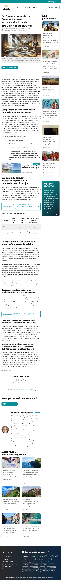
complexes (52, 567)
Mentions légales (6, 566)
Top (56, 556)
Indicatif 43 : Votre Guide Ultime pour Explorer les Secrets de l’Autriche (31, 528)
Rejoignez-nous (55, 2)
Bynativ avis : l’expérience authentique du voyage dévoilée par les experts (31, 502)
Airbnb (53, 570)
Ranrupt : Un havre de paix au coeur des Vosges (49, 90)
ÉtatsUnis (28, 570)
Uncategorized (7, 370)
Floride (27, 562)
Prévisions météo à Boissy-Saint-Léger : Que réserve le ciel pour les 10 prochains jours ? (49, 167)
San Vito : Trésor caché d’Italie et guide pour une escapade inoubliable (11, 501)
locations (41, 559)
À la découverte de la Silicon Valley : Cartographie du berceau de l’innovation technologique (10, 474)
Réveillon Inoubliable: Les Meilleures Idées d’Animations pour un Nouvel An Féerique (50, 114)
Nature (35, 7)
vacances (35, 562)
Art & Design (26, 7)
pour (49, 559)
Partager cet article (10, 67)
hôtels (26, 559)
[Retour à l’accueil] (6, 7)
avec (52, 565)
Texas (26, 567)
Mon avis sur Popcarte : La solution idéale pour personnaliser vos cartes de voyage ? (50, 65)
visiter (45, 570)
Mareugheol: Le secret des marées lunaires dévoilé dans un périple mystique (9, 529)
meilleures (42, 556)
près (44, 562)
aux (44, 567)
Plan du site (4, 559)
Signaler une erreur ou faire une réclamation (22, 389)
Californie (35, 567)
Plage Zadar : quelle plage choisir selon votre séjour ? (30, 168)
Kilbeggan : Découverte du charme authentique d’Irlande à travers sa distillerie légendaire (30, 473)
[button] (41, 7)
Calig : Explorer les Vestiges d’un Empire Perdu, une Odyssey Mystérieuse (50, 140)
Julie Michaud (36, 413)
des (50, 556)
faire (50, 562)
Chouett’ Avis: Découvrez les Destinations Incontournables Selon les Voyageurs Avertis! (50, 37)
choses (27, 565)
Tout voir (50, 552)
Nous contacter (5, 557)
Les (34, 556)
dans (33, 559)
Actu (18, 7)
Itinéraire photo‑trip (7, 569)
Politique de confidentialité (9, 564)
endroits (35, 565)
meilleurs (26, 556)
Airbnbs (45, 565)
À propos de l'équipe (7, 561)
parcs (36, 570)
